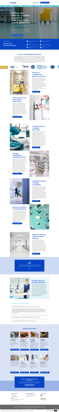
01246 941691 (36, 2)
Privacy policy (31, 410)
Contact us (36, 61)
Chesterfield (37, 57)
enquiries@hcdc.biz (15, 396)
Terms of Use (24, 409)
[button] (44, 3)
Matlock (43, 57)
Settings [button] (48, 410)
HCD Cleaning (26, 29)
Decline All (51, 410)
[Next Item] (57, 67)
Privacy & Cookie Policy (29, 409)
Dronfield (15, 58)
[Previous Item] (1, 67)
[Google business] (41, 395)
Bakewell (20, 58)
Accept (55, 410)
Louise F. (29, 268)
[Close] (58, 410)
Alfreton (40, 57)
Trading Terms (35, 409)
